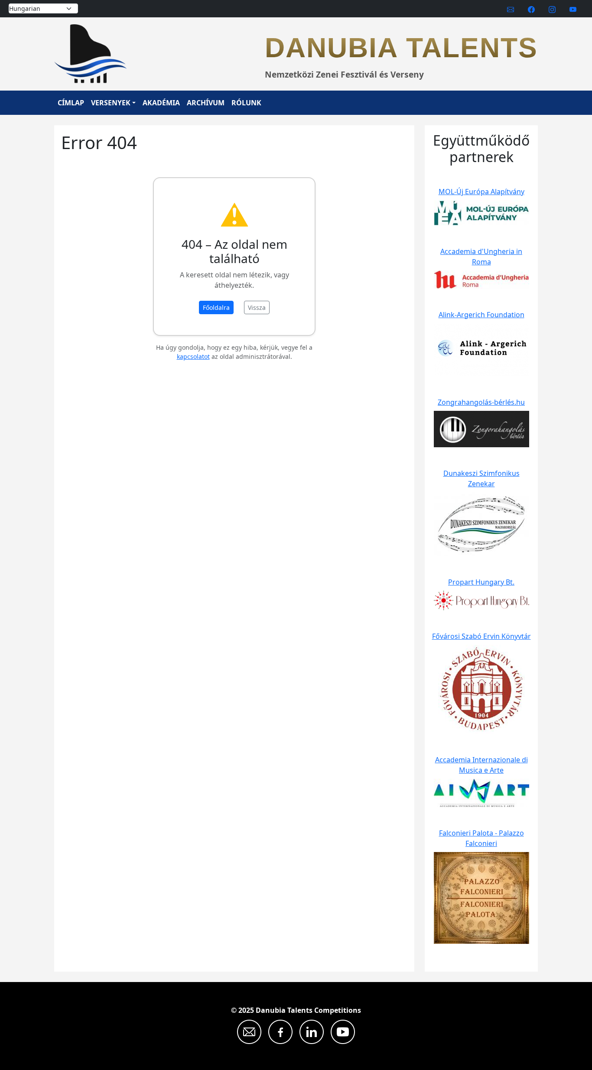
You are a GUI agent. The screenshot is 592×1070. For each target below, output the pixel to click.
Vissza (257, 307)
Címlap (71, 102)
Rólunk (246, 102)
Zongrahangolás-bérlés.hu (481, 402)
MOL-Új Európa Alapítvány (481, 191)
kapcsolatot (193, 356)
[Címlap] (93, 54)
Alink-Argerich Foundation (481, 314)
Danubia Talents (401, 47)
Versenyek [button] (110, 102)
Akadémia (161, 102)
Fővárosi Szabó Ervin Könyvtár (481, 636)
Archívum (205, 102)
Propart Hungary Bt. (481, 582)
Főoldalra (216, 307)
